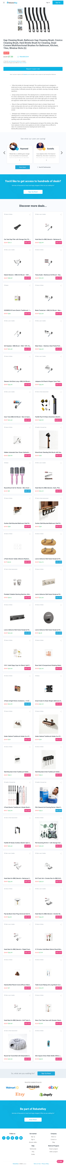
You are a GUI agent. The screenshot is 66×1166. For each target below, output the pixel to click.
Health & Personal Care (41, 427)
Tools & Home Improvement (42, 391)
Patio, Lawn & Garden (41, 214)
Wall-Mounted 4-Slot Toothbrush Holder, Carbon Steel (20, 772)
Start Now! (22, 167)
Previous (4, 152)
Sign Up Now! (33, 192)
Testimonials (33, 1149)
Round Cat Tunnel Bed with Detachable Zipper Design (20, 1056)
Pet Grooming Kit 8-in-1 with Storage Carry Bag (49, 843)
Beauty (7, 285)
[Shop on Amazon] (33, 1089)
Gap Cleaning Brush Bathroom (15, 61)
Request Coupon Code (33, 69)
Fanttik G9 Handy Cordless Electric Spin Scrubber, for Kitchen (23, 843)
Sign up (33, 1136)
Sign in (33, 1139)
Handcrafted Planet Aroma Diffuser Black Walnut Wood (21, 985)
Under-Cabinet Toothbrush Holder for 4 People (18, 736)
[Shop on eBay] (53, 1089)
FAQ (33, 1151)
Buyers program (53, 1149)
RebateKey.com (26, 74)
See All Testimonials (44, 167)
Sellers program (54, 1151)
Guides (33, 1154)
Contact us (53, 1139)
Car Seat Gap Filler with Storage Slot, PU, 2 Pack (19, 239)
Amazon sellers (33, 1142)
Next (62, 152)
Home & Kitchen (22, 62)
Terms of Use (37, 1163)
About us (53, 1136)
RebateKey (15, 1163)
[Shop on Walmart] (12, 1089)
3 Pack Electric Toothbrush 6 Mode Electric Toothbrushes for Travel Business (27, 807)
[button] (30, 214)
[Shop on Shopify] (46, 1096)
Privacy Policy (45, 1163)
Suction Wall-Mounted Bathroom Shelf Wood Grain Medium (22, 523)
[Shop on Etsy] (20, 1096)
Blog (53, 1142)
